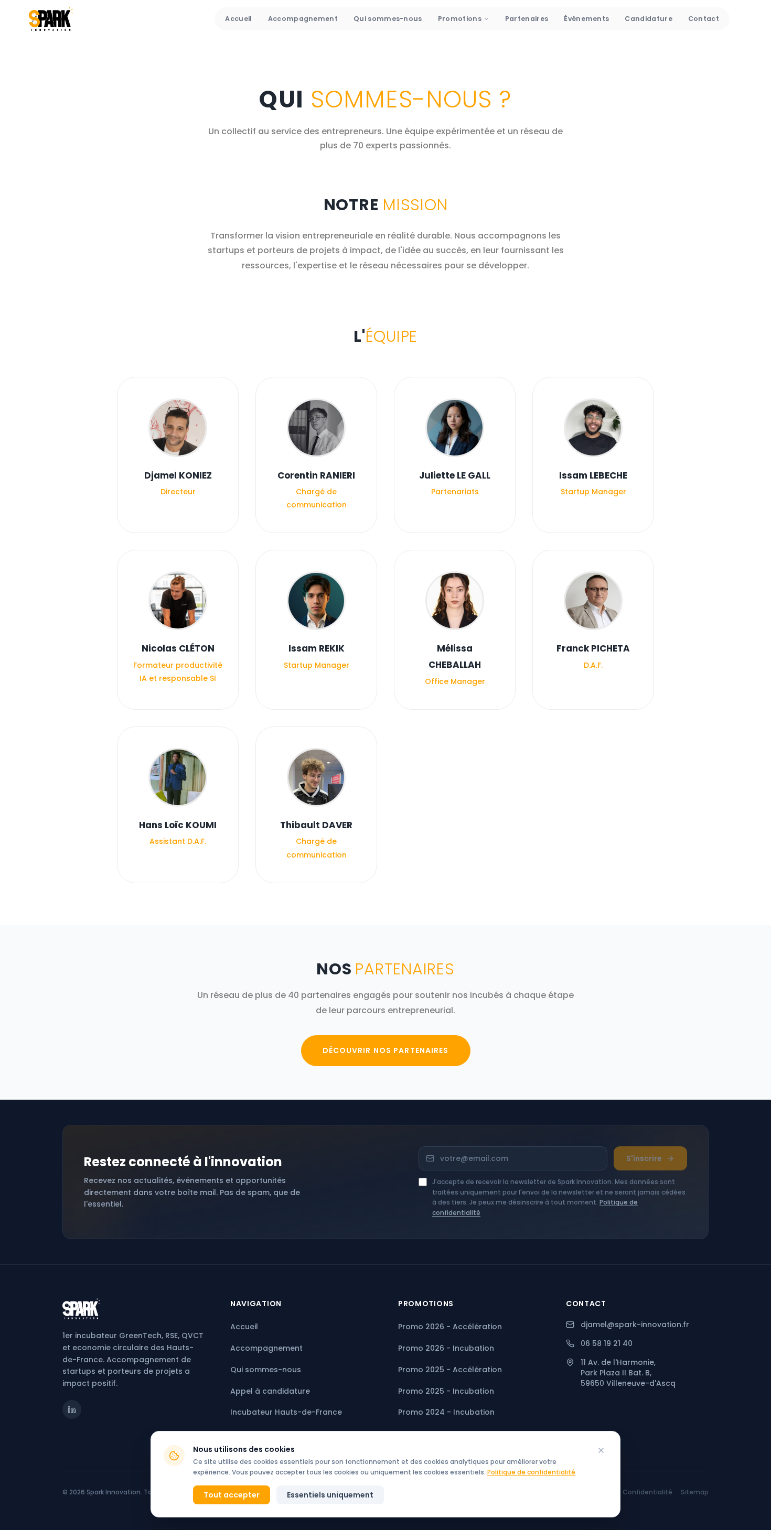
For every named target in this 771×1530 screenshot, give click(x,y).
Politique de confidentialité (531, 1472)
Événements (586, 18)
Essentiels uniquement (330, 1495)
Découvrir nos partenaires (386, 1050)
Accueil (238, 18)
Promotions (459, 18)
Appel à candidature (270, 1391)
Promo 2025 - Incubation (446, 1391)
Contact (703, 18)
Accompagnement (303, 18)
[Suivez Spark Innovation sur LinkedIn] (71, 1409)
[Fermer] (601, 1450)
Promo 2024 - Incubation (446, 1412)
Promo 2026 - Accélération (450, 1326)
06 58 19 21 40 (607, 1343)
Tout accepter (232, 1495)
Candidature (648, 18)
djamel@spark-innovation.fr (635, 1324)
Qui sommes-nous (388, 18)
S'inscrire (644, 1158)
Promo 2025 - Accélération (450, 1369)
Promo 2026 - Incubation (446, 1348)
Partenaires (526, 18)
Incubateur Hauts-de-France (286, 1412)
